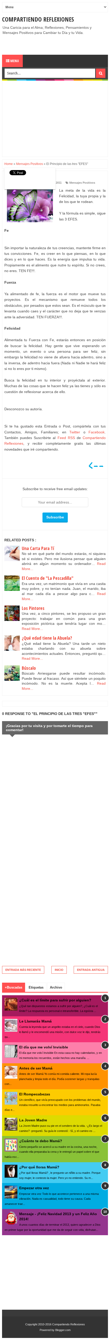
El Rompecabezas (34, 1094)
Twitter (74, 432)
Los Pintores (33, 608)
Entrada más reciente (23, 969)
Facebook (97, 432)
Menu (14, 60)
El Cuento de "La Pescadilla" (47, 578)
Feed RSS (66, 438)
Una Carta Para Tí (38, 548)
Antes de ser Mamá (35, 1068)
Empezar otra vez (34, 1188)
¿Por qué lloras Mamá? (39, 1167)
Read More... (32, 629)
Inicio (59, 969)
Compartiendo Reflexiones (38, 19)
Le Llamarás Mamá (35, 1021)
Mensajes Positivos (82, 182)
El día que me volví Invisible (43, 1047)
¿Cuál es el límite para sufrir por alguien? (55, 1000)
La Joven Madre (33, 1120)
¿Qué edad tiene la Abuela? (47, 638)
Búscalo (29, 668)
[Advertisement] (56, 44)
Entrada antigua (91, 969)
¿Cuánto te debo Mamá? (40, 1141)
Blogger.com (63, 1330)
